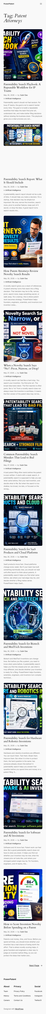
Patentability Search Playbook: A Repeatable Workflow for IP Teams (22, 87)
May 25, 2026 (9, 746)
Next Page (35, 965)
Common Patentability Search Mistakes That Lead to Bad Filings (21, 457)
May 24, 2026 (9, 932)
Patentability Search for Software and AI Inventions (22, 834)
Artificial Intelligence (13, 98)
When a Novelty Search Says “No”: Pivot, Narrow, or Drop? (21, 367)
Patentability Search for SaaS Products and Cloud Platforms (21, 551)
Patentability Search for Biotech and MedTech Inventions (21, 645)
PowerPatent (9, 4)
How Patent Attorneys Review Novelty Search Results (21, 272)
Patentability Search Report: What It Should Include (23, 181)
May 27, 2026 (9, 373)
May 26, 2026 (9, 557)
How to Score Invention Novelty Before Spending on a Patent (22, 926)
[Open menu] (41, 3)
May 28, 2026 (9, 95)
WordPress (19, 1009)
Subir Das (24, 95)
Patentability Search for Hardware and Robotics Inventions (23, 739)
